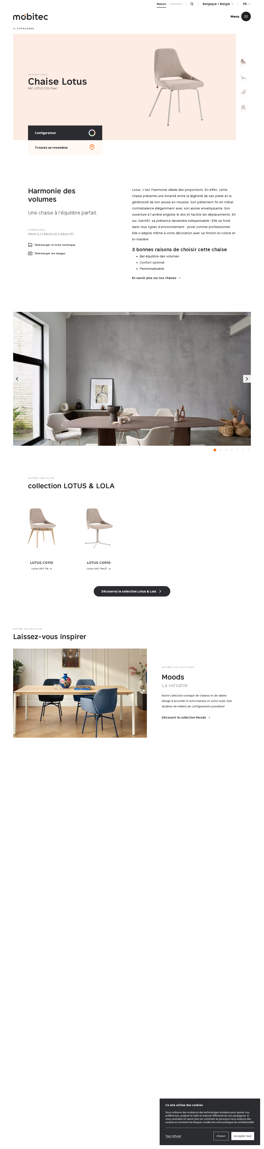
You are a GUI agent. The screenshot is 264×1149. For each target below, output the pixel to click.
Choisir (221, 1136)
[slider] (176, 86)
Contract (176, 3)
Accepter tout (242, 1136)
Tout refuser (173, 1136)
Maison (161, 3)
